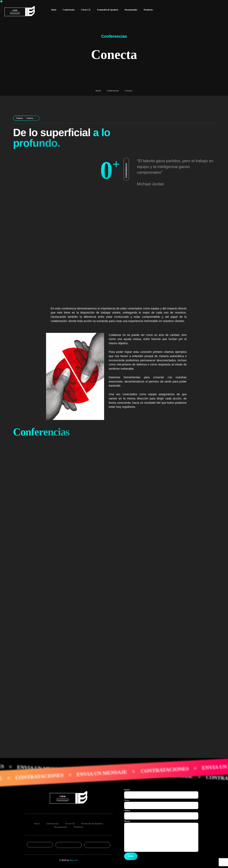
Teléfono (127, 811)
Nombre (127, 790)
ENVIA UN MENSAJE (131, 771)
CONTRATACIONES (69, 775)
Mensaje (127, 821)
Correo (126, 800)
